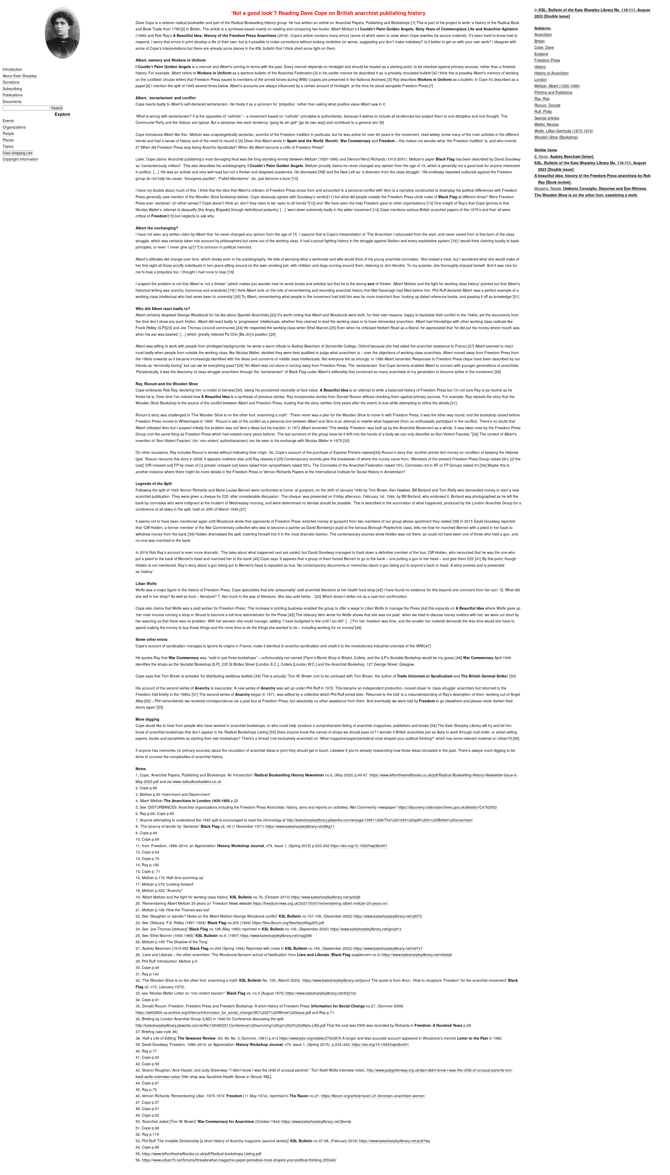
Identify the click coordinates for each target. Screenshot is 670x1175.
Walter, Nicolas (546, 124)
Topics (8, 146)
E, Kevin (541, 156)
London (540, 79)
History (540, 66)
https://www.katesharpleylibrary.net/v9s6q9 (417, 954)
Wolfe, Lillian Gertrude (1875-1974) (563, 130)
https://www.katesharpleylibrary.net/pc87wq (394, 1140)
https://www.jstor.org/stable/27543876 (310, 1038)
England (541, 53)
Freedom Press (547, 60)
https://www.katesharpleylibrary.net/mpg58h (276, 935)
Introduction (12, 69)
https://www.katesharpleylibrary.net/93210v (321, 993)
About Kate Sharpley (20, 75)
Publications (13, 94)
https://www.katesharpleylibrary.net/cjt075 (388, 916)
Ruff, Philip (543, 111)
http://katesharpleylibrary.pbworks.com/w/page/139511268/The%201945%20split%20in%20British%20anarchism (380, 820)
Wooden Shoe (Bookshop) (556, 137)
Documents (12, 101)
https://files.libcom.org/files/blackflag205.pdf (288, 922)
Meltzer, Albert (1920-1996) (557, 85)
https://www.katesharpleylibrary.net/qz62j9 (325, 897)
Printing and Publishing (553, 92)
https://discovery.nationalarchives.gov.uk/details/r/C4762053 (447, 807)
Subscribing (12, 88)
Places (8, 139)
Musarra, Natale (547, 188)
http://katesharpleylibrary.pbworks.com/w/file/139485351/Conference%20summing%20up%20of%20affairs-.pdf (231, 1025)
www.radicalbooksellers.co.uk (197, 781)
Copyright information (20, 159)
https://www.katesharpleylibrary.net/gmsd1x (365, 928)
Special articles (546, 117)
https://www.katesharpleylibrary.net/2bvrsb (316, 1121)
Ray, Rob (542, 98)
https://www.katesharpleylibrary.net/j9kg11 (300, 826)
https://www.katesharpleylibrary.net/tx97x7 (388, 948)
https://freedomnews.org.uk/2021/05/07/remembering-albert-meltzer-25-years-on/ (320, 903)
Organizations (14, 127)
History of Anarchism (551, 72)
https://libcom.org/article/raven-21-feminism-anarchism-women (373, 1095)
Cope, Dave (544, 47)
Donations (11, 82)
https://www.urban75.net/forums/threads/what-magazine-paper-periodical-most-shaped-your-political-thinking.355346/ (239, 1159)
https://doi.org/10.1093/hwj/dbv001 (359, 845)
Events (8, 120)
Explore (62, 114)
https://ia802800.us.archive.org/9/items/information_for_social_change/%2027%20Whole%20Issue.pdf (223, 1012)
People (8, 133)
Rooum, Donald (547, 105)
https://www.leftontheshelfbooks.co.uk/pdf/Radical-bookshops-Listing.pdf (201, 1153)
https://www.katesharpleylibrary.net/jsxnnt (336, 980)
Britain (539, 40)
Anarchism (543, 34)
